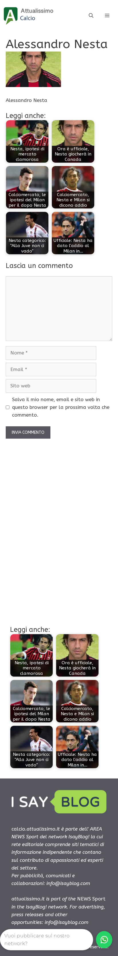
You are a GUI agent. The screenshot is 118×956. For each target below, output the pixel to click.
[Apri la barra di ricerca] (91, 16)
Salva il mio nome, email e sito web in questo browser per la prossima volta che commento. (60, 407)
